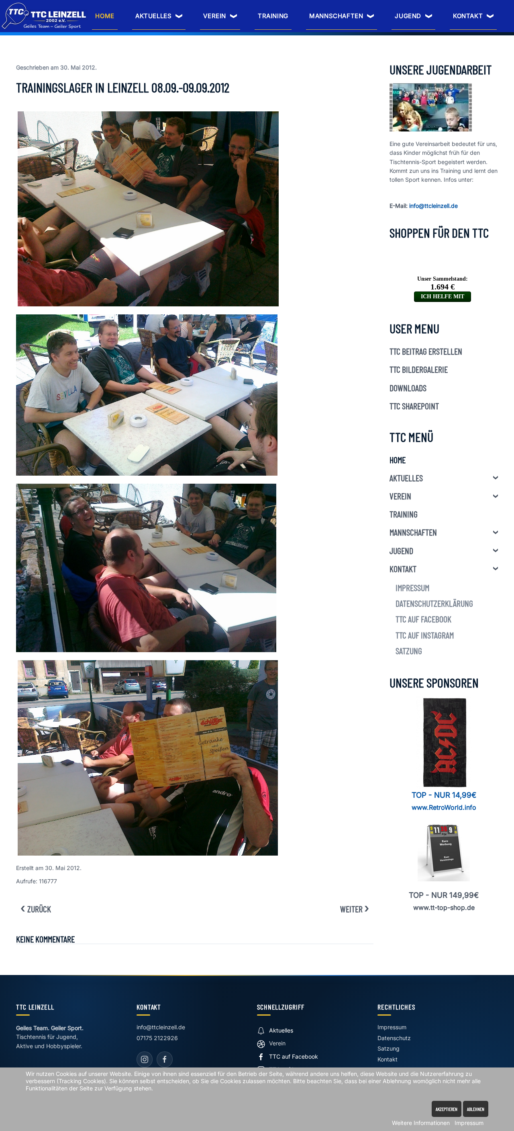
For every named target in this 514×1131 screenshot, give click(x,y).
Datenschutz (394, 1038)
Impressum (412, 587)
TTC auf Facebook (423, 619)
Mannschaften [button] (336, 16)
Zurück (39, 908)
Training (273, 16)
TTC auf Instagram (425, 635)
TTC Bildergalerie (419, 369)
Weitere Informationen (421, 1122)
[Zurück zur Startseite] (44, 16)
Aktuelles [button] (153, 16)
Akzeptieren (446, 1109)
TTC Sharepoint (414, 405)
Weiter (351, 908)
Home (104, 16)
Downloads (408, 387)
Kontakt (403, 568)
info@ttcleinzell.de (433, 205)
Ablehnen (475, 1109)
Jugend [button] (408, 16)
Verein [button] (214, 16)
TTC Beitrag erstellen (426, 351)
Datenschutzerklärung (434, 603)
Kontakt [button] (468, 16)
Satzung (409, 650)
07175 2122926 (157, 1038)
